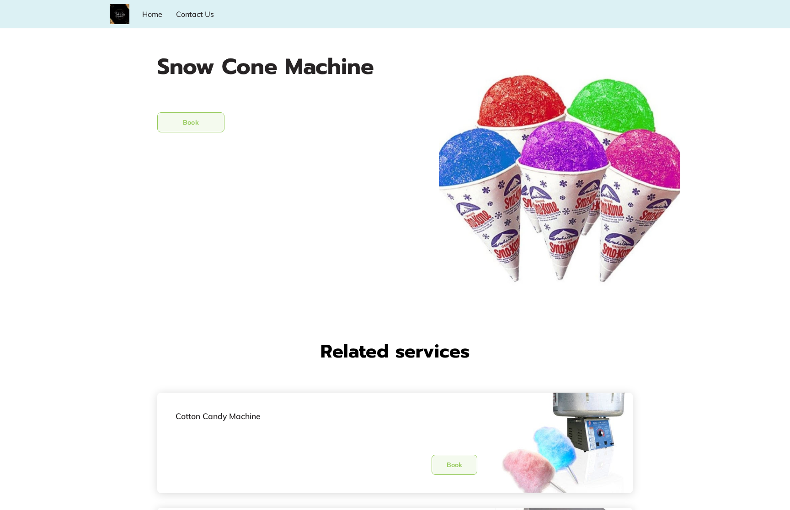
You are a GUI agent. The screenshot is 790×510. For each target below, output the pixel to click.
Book (190, 122)
